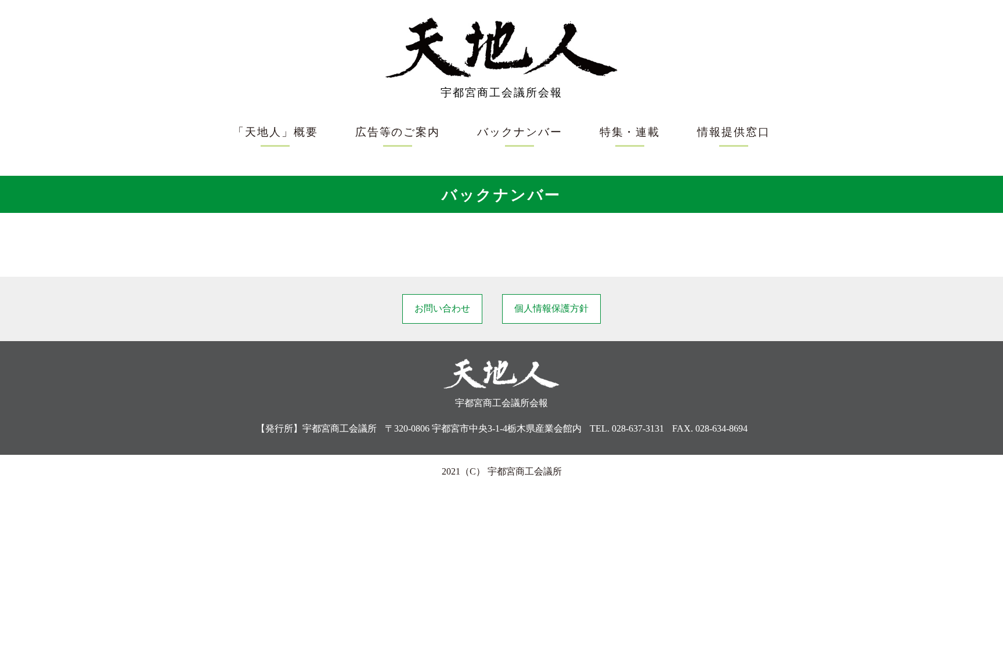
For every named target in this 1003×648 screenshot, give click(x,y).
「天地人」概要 (275, 132)
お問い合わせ (442, 308)
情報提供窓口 (733, 132)
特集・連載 (630, 132)
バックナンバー (519, 132)
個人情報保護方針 (551, 308)
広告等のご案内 (397, 132)
